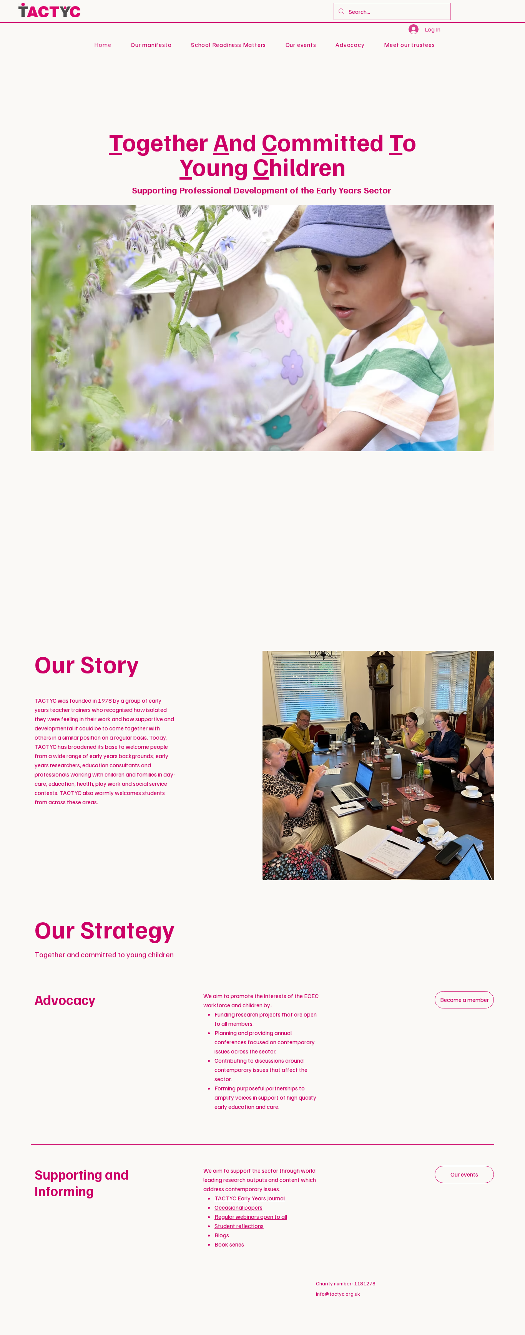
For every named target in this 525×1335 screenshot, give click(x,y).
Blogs (221, 1235)
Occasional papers (238, 1207)
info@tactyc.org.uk (338, 1293)
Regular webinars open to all (250, 1216)
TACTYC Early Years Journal (249, 1198)
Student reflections (239, 1226)
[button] (350, 44)
